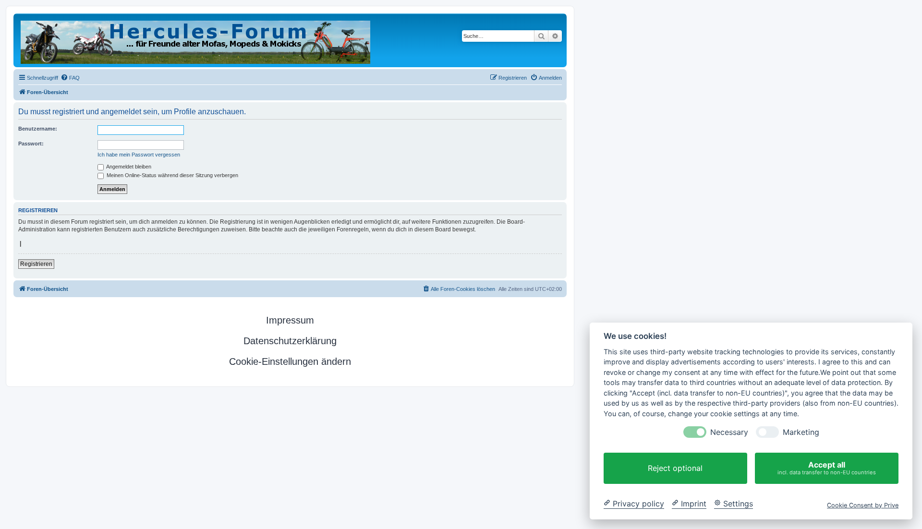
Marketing (801, 432)
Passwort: (31, 143)
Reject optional (675, 468)
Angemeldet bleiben (128, 166)
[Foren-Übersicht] (196, 40)
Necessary (729, 432)
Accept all (826, 468)
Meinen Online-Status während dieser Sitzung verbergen (171, 175)
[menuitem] (70, 78)
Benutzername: (37, 129)
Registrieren (36, 264)
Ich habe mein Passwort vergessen (138, 154)
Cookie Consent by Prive (862, 504)
